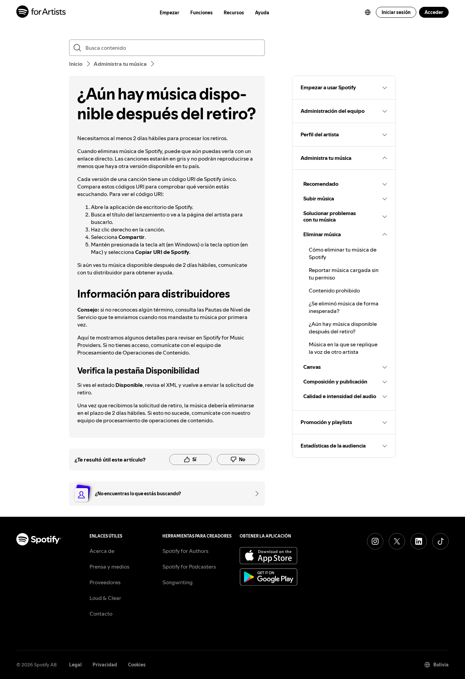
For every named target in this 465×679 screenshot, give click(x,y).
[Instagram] (375, 541)
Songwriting (177, 582)
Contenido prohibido (334, 290)
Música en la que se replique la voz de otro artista (343, 348)
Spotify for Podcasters (189, 566)
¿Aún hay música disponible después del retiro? (343, 327)
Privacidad (105, 664)
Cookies (137, 664)
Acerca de (102, 551)
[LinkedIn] (419, 541)
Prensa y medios (109, 566)
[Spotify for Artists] (41, 12)
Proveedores (105, 582)
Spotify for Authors (185, 551)
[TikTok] (440, 541)
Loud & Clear (105, 598)
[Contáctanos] (254, 493)
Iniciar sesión (396, 12)
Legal (75, 664)
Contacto (101, 613)
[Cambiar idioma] (367, 12)
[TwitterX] (397, 541)
